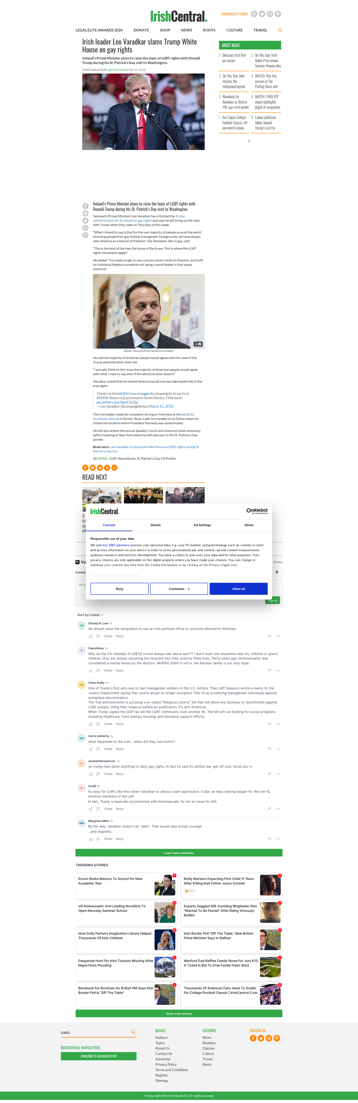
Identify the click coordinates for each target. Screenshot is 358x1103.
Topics (160, 1043)
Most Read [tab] (231, 45)
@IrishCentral (118, 69)
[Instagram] (270, 14)
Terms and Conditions (171, 1070)
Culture (208, 1053)
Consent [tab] (109, 525)
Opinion (209, 1048)
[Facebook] (254, 14)
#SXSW (102, 398)
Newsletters (235, 14)
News (207, 1037)
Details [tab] (156, 525)
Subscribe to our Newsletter (98, 1056)
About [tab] (249, 525)
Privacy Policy (166, 1064)
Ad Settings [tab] (202, 525)
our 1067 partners (116, 545)
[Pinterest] (278, 14)
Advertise (163, 1059)
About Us (162, 1048)
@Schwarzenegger (136, 393)
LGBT (113, 458)
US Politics (168, 458)
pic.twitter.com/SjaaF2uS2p (117, 402)
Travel (207, 1059)
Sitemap (161, 1080)
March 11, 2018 (161, 406)
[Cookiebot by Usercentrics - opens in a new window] (249, 511)
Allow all (238, 588)
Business (209, 1043)
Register (161, 1075)
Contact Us (163, 1053)
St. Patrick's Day (148, 458)
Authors (161, 1037)
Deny (119, 588)
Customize (176, 588)
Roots (207, 1064)
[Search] (280, 30)
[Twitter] (262, 14)
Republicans (127, 458)
